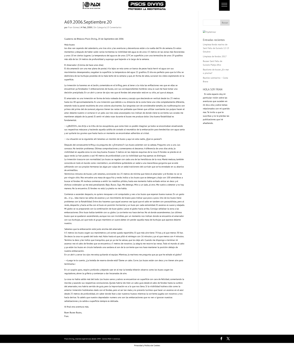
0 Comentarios (114, 27)
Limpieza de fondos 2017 (215, 56)
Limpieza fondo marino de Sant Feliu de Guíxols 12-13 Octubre (216, 48)
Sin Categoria (100, 27)
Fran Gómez (73, 27)
